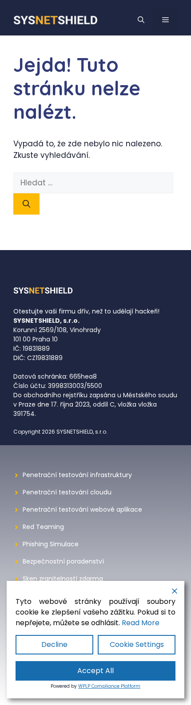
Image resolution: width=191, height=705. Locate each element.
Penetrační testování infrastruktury (77, 474)
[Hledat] (26, 204)
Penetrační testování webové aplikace (82, 509)
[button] (141, 20)
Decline (54, 644)
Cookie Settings (137, 644)
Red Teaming (43, 526)
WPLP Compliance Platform (109, 686)
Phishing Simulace (51, 544)
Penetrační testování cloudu (67, 492)
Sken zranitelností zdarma (63, 578)
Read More (140, 623)
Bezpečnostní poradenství (63, 561)
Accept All (95, 671)
